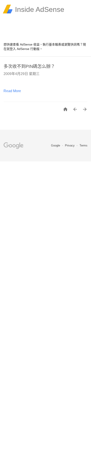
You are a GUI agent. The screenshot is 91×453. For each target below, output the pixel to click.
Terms (83, 145)
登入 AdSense (19, 49)
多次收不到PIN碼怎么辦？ (29, 66)
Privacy (70, 145)
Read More (12, 91)
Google (56, 145)
